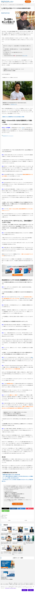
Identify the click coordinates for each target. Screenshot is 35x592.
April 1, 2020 (25, 55)
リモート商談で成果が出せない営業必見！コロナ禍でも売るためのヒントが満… (28, 543)
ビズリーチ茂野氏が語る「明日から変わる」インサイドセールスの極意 (6, 552)
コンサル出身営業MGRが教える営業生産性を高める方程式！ (28, 534)
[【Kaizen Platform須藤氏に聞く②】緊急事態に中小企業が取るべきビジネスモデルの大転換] (6, 529)
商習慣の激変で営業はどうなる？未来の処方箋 (11, 474)
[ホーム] (1, 4)
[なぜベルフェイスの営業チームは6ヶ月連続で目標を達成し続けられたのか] (6, 538)
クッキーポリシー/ (7, 588)
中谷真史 (6, 517)
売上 (3, 517)
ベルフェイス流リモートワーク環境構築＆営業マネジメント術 (17, 534)
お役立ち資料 (28, 1)
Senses (23, 127)
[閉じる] (34, 587)
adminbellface (5, 515)
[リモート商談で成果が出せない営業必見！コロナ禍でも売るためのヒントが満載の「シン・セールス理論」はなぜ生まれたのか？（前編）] (28, 538)
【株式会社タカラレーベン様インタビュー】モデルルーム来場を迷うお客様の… (17, 553)
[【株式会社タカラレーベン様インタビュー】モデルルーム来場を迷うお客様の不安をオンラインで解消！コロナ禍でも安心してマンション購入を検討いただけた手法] (17, 548)
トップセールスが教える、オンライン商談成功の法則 (17, 543)
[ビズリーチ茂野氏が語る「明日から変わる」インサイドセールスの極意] (6, 548)
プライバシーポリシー (13, 588)
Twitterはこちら (14, 104)
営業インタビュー (5, 4)
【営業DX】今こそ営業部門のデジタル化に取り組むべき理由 (13, 116)
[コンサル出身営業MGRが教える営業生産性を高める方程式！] (28, 529)
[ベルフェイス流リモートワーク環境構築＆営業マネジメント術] (17, 529)
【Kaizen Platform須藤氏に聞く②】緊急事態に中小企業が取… (6, 534)
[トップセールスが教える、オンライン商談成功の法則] (17, 538)
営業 (2, 517)
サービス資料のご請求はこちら (17, 503)
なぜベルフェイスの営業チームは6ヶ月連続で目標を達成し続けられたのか (6, 543)
